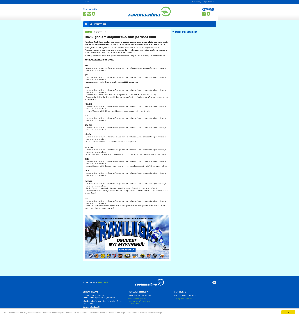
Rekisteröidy (196, 2)
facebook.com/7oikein (137, 299)
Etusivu (86, 2)
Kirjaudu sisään (209, 2)
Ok (288, 312)
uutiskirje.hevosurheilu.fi (183, 299)
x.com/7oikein (133, 303)
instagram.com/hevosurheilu (139, 301)
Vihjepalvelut (98, 24)
